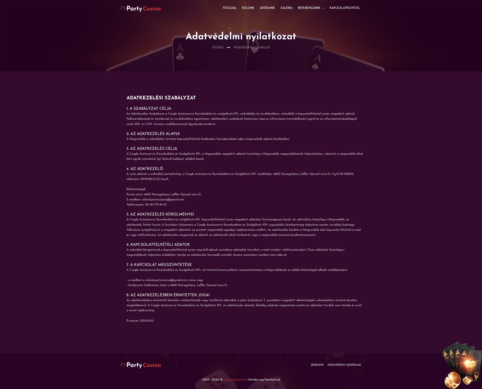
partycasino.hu (235, 379)
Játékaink (267, 8)
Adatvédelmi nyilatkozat (344, 364)
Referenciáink (309, 8)
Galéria (286, 8)
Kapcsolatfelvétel (345, 8)
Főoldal (229, 8)
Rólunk (248, 8)
